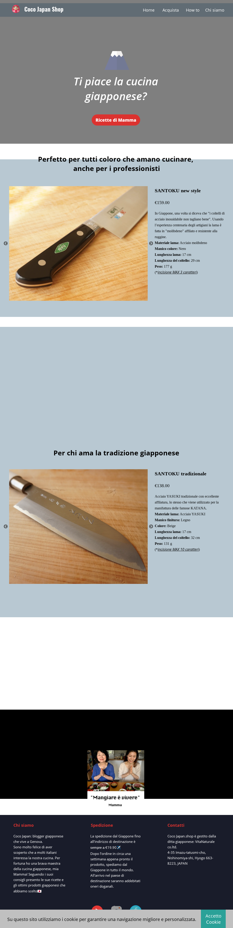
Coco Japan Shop (43, 9)
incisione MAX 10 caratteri (178, 549)
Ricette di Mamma (116, 120)
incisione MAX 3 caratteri (177, 272)
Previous (5, 243)
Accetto (213, 919)
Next (151, 243)
